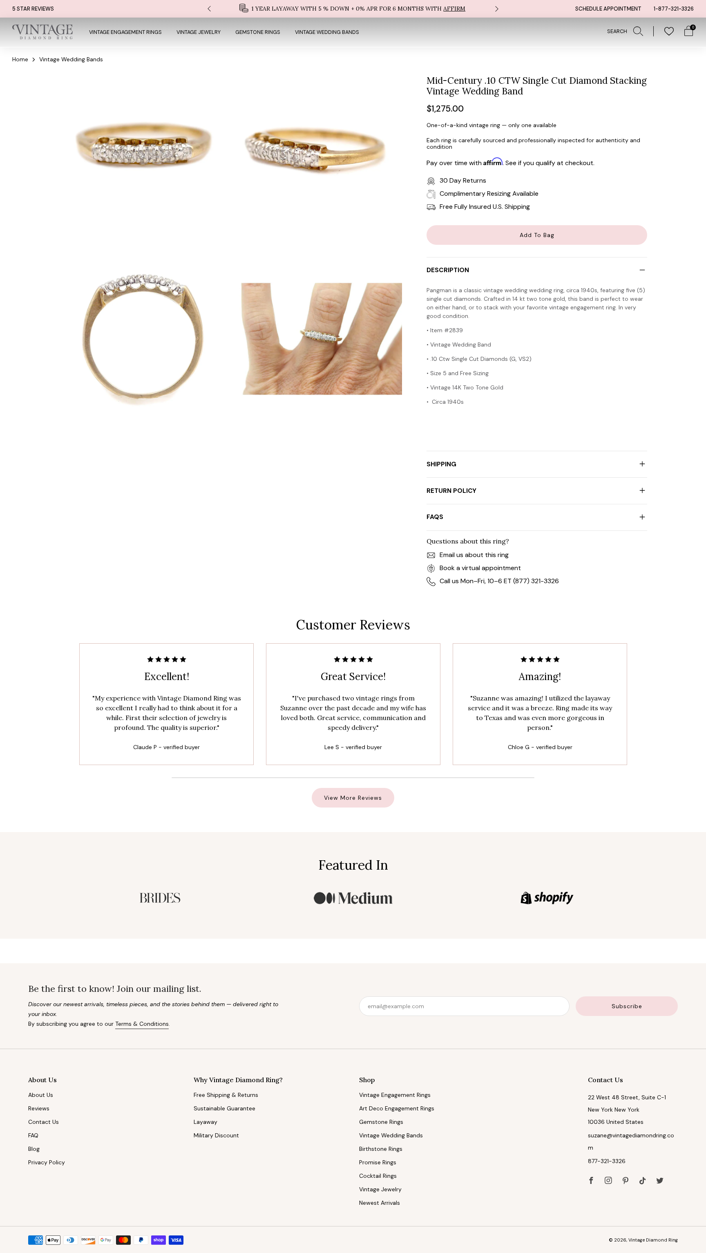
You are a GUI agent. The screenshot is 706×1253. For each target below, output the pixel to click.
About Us (40, 1095)
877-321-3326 (607, 1161)
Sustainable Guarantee (224, 1108)
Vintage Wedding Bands (327, 32)
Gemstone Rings (257, 32)
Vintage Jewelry (198, 32)
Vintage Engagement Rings (125, 32)
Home (20, 59)
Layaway (205, 1121)
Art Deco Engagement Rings (396, 1108)
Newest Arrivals (379, 1202)
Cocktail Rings (378, 1175)
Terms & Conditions (142, 1023)
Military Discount (216, 1135)
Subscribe (627, 1006)
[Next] (497, 8)
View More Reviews (353, 797)
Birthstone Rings (380, 1148)
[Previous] (209, 8)
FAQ (33, 1135)
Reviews (38, 1108)
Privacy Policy (46, 1162)
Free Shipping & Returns (226, 1095)
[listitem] (353, 9)
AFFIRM (454, 8)
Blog (34, 1148)
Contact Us (43, 1121)
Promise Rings (377, 1162)
